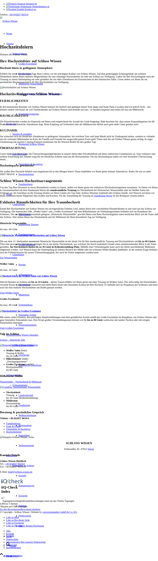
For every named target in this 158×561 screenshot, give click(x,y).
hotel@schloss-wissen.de (20, 472)
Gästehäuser (18, 254)
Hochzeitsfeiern (13, 432)
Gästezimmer (18, 204)
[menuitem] (82, 556)
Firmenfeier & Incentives (18, 429)
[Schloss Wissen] (8, 21)
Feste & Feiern (13, 426)
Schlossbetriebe (19, 385)
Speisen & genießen (22, 134)
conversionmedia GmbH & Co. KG (59, 512)
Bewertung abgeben (30, 509)
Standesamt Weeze (103, 195)
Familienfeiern (13, 423)
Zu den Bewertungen (10, 509)
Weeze (90, 449)
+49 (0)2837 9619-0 (18, 14)
